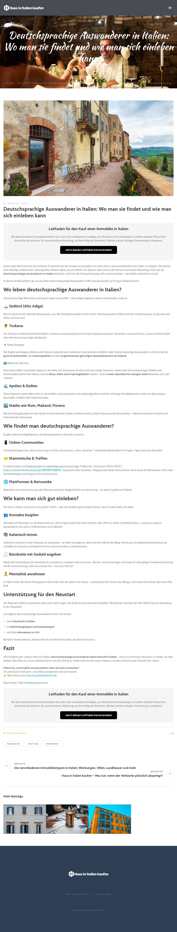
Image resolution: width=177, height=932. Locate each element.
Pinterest (52, 743)
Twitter (33, 743)
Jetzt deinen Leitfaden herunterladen (88, 249)
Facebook (13, 743)
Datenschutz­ (76, 894)
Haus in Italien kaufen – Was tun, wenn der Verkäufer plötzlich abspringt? (112, 776)
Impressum (103, 894)
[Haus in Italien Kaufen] (88, 874)
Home (10, 83)
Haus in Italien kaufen (16, 733)
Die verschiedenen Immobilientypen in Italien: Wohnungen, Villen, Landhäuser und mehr (75, 768)
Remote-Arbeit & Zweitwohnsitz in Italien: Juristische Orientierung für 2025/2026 (109, 823)
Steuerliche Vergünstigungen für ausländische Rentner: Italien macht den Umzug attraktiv (67, 823)
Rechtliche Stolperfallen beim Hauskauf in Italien (24, 819)
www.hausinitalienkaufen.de (41, 675)
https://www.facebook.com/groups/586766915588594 (31, 470)
